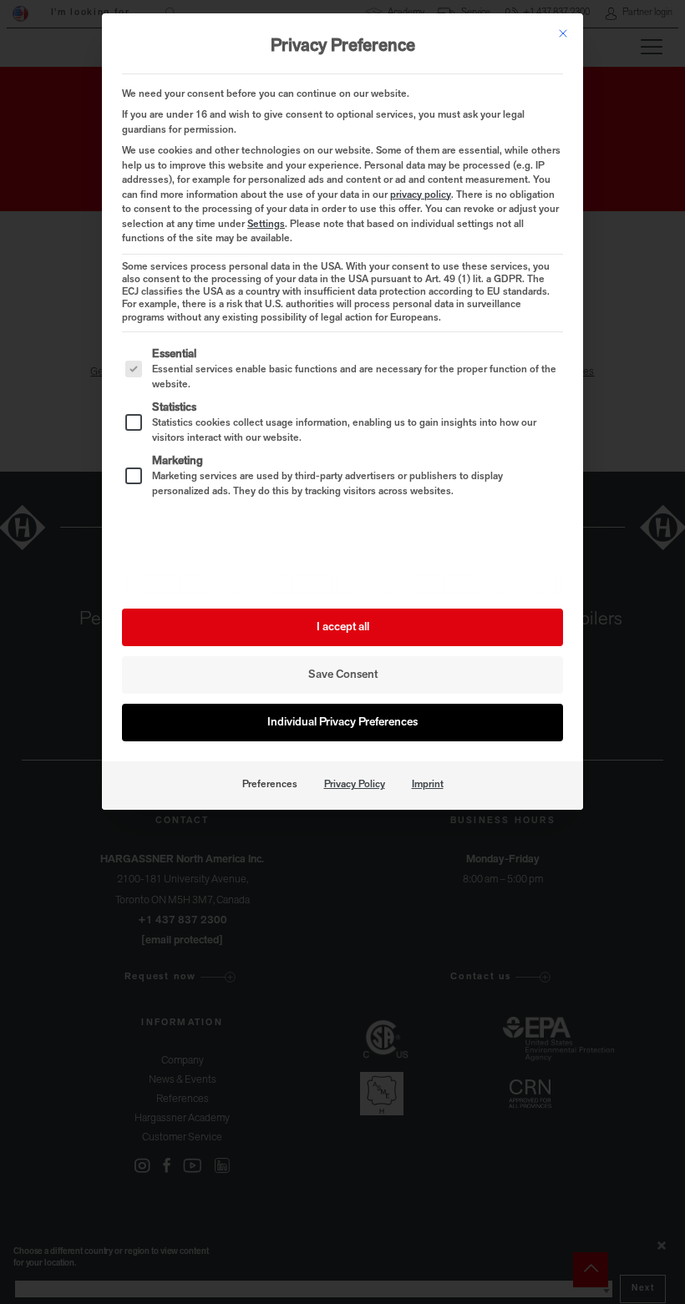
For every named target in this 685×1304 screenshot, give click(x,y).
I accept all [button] (343, 627)
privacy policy (420, 195)
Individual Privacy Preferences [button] (342, 722)
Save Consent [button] (343, 675)
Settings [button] (266, 225)
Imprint (428, 785)
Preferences (269, 785)
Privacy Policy (354, 785)
